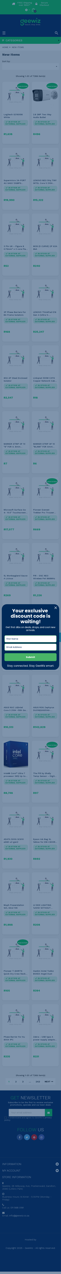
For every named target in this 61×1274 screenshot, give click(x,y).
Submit (30, 657)
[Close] (55, 607)
